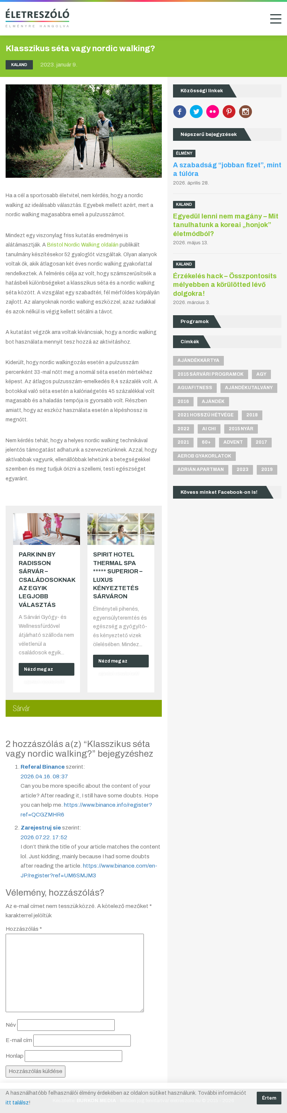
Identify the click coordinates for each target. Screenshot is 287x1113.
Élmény (184, 153)
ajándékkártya (198, 360)
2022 (183, 428)
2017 (261, 442)
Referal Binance (43, 767)
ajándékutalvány (249, 387)
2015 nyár (241, 428)
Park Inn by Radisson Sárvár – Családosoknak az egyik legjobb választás (47, 579)
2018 (252, 415)
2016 (183, 401)
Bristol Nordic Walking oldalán (82, 245)
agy (261, 374)
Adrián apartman (201, 469)
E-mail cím (19, 1040)
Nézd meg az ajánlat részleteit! (44, 671)
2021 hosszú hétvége (206, 415)
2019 (267, 469)
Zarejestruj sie (41, 828)
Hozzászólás (24, 929)
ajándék (213, 401)
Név (11, 1025)
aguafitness (195, 387)
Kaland (19, 65)
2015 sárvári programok (211, 374)
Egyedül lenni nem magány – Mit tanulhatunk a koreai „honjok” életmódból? (225, 225)
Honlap (15, 1056)
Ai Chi (209, 428)
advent (233, 442)
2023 (243, 469)
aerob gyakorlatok (204, 456)
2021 (183, 442)
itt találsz (17, 1103)
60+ (206, 442)
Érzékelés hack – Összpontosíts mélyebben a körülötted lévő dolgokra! (225, 284)
